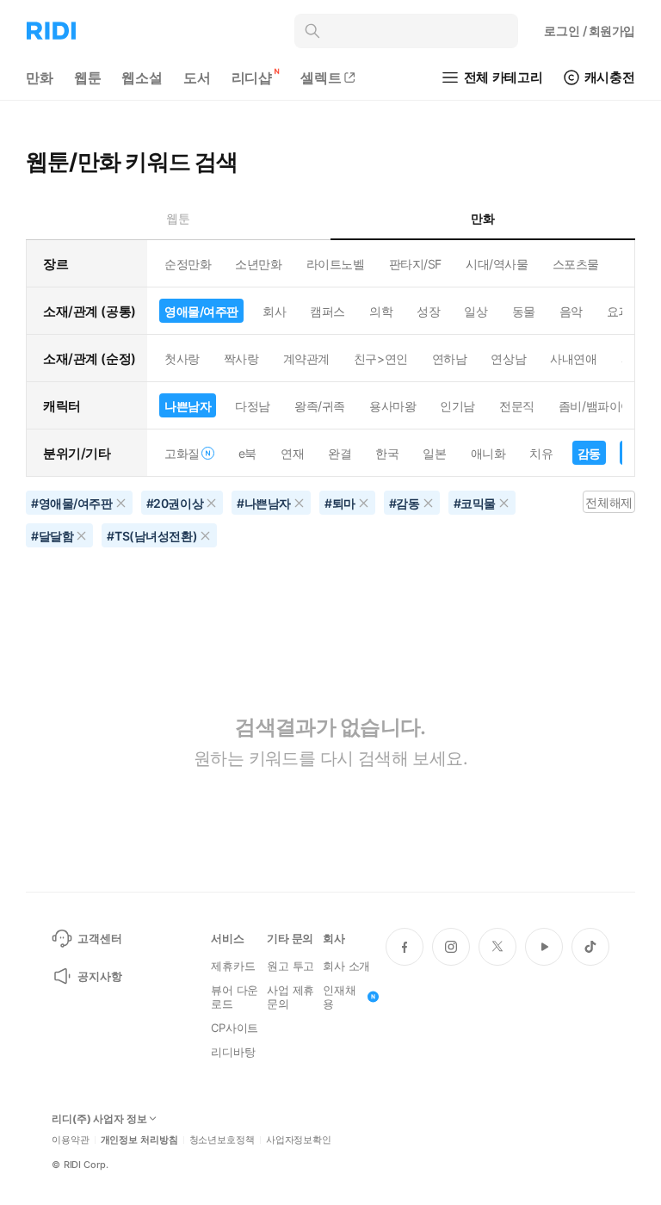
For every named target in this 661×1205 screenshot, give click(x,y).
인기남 (457, 406)
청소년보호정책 (222, 1140)
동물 (523, 311)
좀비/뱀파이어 (596, 406)
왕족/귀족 (319, 406)
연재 (292, 453)
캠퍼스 (327, 311)
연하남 (449, 358)
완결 (339, 453)
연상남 (508, 358)
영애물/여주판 (201, 311)
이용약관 (71, 1140)
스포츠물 (576, 263)
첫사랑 (182, 358)
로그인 (589, 30)
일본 (434, 453)
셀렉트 (321, 77)
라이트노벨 (335, 263)
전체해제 (608, 502)
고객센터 (99, 938)
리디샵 (252, 77)
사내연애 (573, 358)
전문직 (516, 406)
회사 (274, 311)
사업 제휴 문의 (290, 996)
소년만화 (258, 263)
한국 (386, 453)
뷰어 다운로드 (234, 996)
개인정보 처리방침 (139, 1140)
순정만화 (187, 263)
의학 (380, 311)
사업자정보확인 (298, 1140)
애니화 (488, 453)
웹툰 (88, 77)
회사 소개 (346, 966)
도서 (197, 77)
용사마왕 (392, 406)
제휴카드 (233, 966)
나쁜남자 (187, 406)
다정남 (252, 406)
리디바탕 (233, 1052)
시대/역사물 (497, 263)
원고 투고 (290, 966)
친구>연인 (381, 358)
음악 (571, 311)
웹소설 (142, 77)
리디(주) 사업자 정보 (99, 1119)
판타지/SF (415, 263)
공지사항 (99, 976)
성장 (428, 311)
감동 (589, 453)
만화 (39, 77)
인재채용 (339, 996)
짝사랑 (241, 358)
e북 (247, 453)
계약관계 (306, 358)
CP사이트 (234, 1028)
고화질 (182, 453)
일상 (475, 311)
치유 (541, 453)
